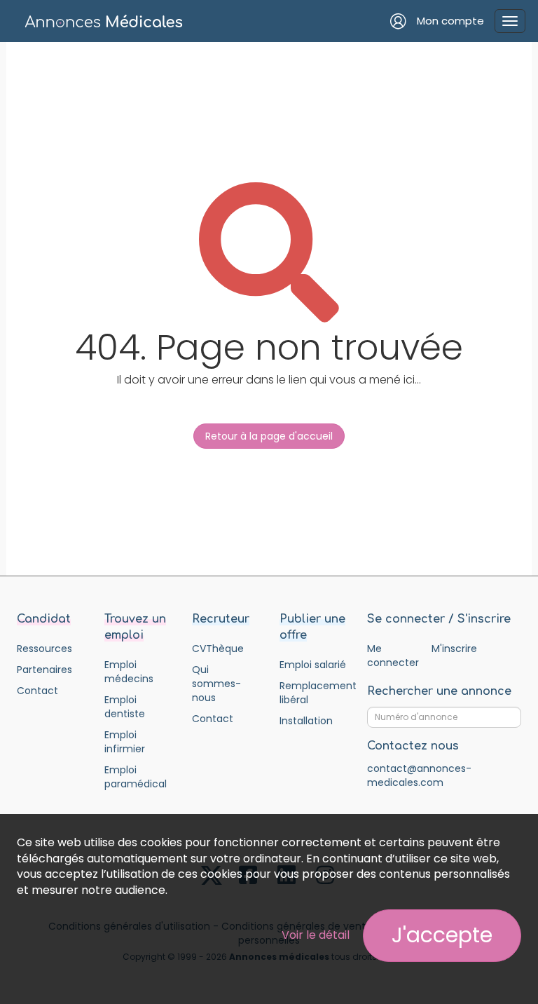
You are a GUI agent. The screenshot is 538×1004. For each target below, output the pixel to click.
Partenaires (44, 670)
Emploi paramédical (135, 777)
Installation (306, 721)
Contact (37, 691)
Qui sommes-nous (216, 684)
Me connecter (392, 656)
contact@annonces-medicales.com (419, 775)
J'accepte (442, 935)
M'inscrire (454, 649)
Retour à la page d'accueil (269, 436)
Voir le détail (316, 935)
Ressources (44, 649)
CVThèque (218, 649)
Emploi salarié (313, 665)
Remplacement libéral (313, 693)
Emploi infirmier (124, 742)
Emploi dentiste (124, 707)
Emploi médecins (128, 672)
